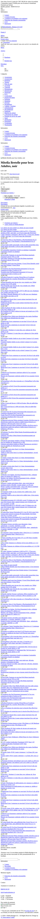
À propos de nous (9, 17)
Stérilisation (7, 120)
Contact (6, 15)
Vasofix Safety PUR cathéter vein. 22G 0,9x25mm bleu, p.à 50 (19, 810)
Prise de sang (8, 84)
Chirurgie (7, 87)
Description (4, 202)
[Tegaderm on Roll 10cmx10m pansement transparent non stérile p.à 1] (20, 396)
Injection (7, 102)
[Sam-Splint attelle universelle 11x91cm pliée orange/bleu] (18, 245)
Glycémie (7, 85)
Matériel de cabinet (10, 113)
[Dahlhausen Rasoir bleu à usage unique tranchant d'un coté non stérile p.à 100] (20, 301)
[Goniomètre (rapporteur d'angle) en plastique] (15, 250)
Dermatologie (8, 89)
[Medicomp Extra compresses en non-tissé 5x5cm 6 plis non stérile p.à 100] (20, 323)
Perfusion (7, 99)
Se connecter (13, 41)
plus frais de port (14, 174)
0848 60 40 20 (5, 889)
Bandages (7, 80)
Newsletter (7, 866)
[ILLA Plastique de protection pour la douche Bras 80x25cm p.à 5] (20, 709)
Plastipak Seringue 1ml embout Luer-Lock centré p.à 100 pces (19, 762)
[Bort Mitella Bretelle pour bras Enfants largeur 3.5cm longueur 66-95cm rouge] (20, 568)
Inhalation (7, 101)
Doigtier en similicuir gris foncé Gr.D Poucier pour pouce (17, 633)
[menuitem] (20, 18)
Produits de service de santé (12, 116)
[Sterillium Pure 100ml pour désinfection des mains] (16, 316)
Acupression (8, 77)
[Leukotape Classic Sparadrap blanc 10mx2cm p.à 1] (17, 532)
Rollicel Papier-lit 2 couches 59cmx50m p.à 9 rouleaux (17, 279)
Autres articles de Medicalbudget (14, 224)
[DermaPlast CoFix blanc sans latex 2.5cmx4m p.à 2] (17, 641)
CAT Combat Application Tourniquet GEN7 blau (18, 743)
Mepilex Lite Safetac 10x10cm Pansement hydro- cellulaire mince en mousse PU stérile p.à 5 (18, 479)
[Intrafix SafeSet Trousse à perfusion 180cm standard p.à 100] (19, 594)
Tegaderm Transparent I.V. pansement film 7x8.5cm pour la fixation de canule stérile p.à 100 (18, 651)
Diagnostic (7, 92)
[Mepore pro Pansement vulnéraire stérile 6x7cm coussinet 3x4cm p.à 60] (20, 374)
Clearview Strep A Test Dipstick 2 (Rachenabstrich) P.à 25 (18, 241)
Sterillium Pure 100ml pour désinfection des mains (19, 317)
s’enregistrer (6, 42)
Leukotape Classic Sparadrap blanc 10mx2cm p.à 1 (20, 533)
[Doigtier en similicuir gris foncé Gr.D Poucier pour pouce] (18, 631)
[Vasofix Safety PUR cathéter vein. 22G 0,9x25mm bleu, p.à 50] (20, 808)
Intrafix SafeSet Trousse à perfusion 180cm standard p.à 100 (18, 595)
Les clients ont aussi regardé (25, 228)
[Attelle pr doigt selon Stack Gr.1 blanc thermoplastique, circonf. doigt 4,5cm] (20, 468)
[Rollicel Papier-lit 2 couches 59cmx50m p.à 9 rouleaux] (17, 277)
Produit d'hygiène (9, 97)
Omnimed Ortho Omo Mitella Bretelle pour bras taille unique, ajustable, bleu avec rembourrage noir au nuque (19, 690)
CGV (6, 22)
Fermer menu (5, 39)
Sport (6, 118)
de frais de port (29, 911)
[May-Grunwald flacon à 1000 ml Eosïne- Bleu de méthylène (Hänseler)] (20, 405)
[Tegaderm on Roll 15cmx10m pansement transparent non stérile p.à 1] (20, 388)
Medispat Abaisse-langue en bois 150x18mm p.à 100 (20, 724)
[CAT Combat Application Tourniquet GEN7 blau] (16, 742)
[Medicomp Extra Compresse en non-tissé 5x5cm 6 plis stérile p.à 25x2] (20, 366)
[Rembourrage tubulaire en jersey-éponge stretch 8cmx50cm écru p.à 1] (20, 670)
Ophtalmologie (8, 108)
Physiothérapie (8, 109)
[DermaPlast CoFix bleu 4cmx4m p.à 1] (13, 381)
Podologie (7, 111)
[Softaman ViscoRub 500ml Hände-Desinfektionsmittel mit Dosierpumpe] (20, 434)
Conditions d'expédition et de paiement (15, 18)
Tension (6, 82)
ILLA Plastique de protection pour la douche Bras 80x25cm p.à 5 (20, 711)
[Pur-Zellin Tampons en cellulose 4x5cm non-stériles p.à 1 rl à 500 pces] (20, 544)
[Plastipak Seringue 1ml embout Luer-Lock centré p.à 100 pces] (20, 761)
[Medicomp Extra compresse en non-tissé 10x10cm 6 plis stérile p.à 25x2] (20, 357)
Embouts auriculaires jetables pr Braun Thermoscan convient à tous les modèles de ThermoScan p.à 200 (19, 445)
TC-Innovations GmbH (8, 917)
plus (14, 208)
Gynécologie (8, 96)
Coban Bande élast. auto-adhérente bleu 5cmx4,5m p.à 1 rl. (18, 824)
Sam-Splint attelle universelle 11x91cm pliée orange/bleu (20, 245)
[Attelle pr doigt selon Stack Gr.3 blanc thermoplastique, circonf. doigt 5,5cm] (20, 459)
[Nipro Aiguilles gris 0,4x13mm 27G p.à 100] (15, 537)
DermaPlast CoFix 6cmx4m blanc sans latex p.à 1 (20, 637)
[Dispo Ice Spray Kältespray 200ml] (12, 737)
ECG (6, 94)
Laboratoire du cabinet (11, 114)
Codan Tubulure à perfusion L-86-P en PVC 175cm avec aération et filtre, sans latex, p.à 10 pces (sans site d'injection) (20, 235)
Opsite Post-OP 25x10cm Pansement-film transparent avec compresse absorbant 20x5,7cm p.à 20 (18, 416)
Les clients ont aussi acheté (9, 228)
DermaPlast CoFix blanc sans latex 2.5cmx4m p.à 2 (16, 643)
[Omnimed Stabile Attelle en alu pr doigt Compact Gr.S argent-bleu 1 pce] (20, 340)
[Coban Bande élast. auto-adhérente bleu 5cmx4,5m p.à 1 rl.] (19, 822)
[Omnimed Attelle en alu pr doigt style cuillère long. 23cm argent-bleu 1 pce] (20, 493)
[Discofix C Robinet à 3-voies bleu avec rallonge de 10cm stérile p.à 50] (20, 331)
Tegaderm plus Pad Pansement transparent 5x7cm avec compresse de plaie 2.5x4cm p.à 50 (17, 273)
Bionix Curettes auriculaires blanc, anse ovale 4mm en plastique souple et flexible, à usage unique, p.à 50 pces (19, 487)
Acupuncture (8, 79)
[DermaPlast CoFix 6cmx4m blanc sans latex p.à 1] (16, 636)
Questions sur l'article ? (7, 193)
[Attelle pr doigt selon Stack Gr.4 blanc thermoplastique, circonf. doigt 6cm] (20, 451)
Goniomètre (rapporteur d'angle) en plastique (18, 250)
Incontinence (8, 104)
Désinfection (8, 91)
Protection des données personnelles (15, 20)
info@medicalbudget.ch (8, 892)
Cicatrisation (8, 123)
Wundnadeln (8, 125)
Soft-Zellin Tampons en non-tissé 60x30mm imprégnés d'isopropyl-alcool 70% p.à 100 (17, 259)
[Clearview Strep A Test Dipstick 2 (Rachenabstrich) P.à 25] (18, 239)
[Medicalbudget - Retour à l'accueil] (11, 27)
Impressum (7, 23)
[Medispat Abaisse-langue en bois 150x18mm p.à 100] (17, 723)
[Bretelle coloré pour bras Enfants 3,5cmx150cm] (16, 263)
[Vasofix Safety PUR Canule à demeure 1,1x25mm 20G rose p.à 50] (20, 754)
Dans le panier (5, 189)
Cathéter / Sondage (10, 106)
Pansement (7, 121)
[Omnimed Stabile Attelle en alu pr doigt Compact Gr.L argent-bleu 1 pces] (20, 348)
